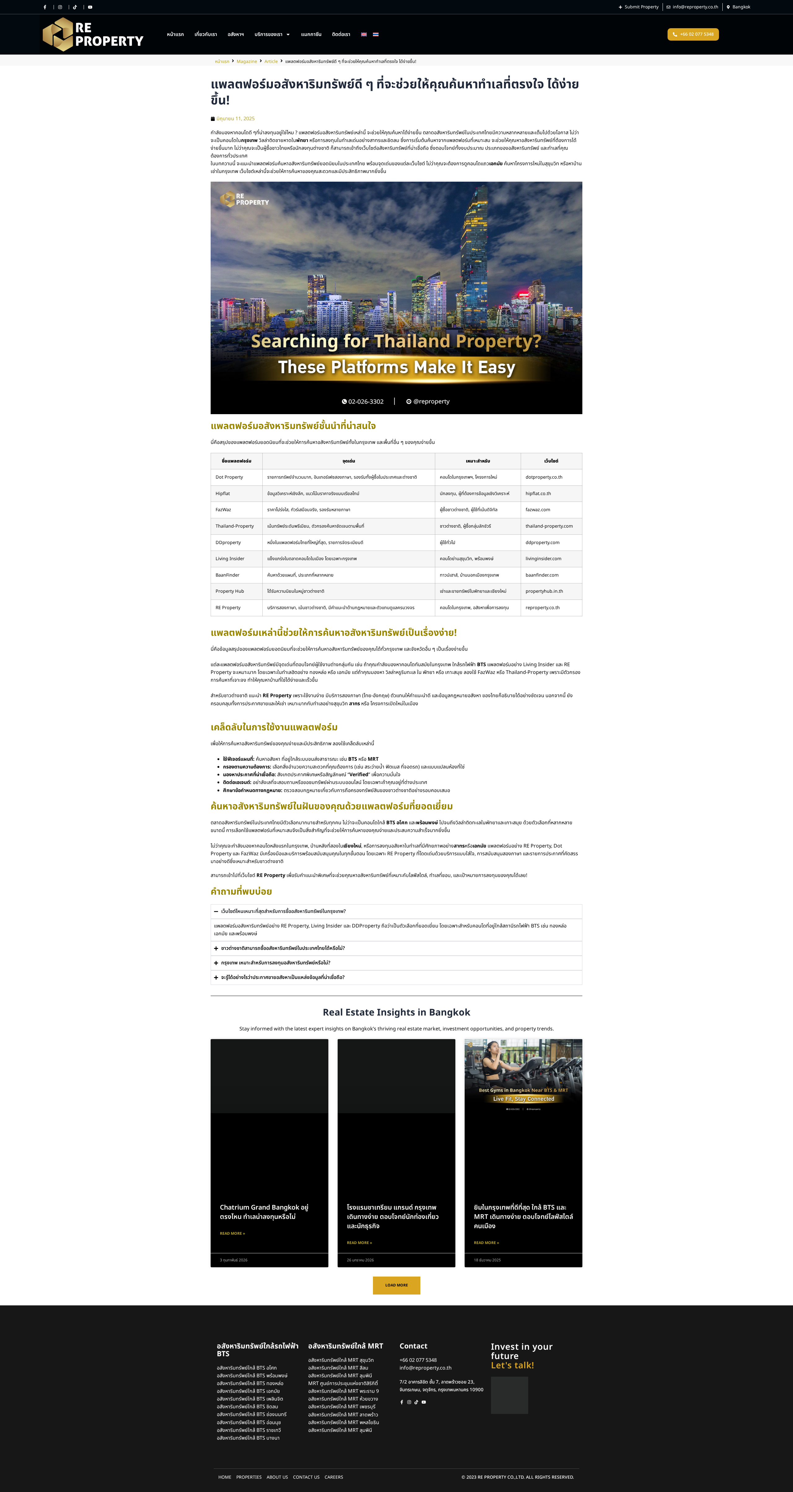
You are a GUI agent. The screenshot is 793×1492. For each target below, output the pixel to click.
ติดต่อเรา (341, 34)
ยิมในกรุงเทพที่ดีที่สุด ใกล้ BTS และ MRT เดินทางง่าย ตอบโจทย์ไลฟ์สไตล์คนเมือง (523, 1217)
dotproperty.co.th (544, 477)
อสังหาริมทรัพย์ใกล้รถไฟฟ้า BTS (258, 1350)
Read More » (232, 1233)
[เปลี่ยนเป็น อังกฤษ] (364, 34)
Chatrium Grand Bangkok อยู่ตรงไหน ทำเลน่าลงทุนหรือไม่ (264, 1212)
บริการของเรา (269, 34)
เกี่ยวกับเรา (206, 34)
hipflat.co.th (538, 493)
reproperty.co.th (543, 607)
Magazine (247, 61)
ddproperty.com (542, 542)
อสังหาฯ (236, 34)
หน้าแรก (175, 34)
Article (271, 61)
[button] (396, 1285)
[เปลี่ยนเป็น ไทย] (376, 34)
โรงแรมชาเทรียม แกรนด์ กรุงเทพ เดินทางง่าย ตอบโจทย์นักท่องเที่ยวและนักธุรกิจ (393, 1217)
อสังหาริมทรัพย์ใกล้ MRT (345, 1346)
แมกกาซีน (311, 34)
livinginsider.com (543, 559)
